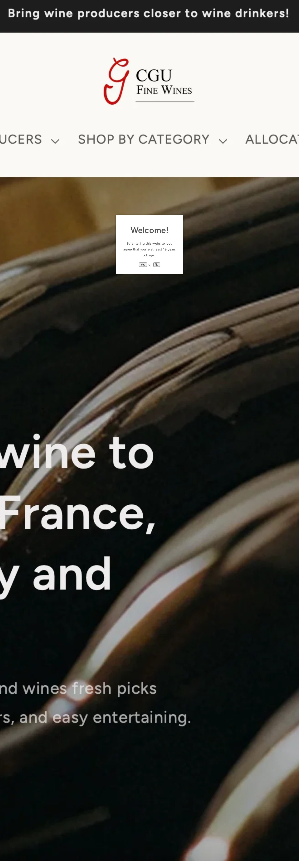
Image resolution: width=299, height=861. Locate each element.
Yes (143, 264)
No (156, 264)
